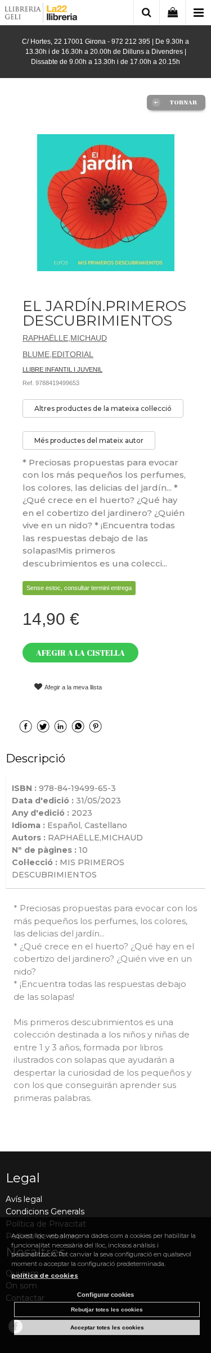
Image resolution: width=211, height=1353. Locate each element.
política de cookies (44, 1275)
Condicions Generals (45, 1211)
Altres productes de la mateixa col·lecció (103, 408)
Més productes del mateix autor (88, 440)
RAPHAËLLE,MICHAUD (65, 337)
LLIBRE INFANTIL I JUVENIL (62, 369)
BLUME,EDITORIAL (58, 354)
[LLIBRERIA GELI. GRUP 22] (41, 14)
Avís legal (24, 1199)
